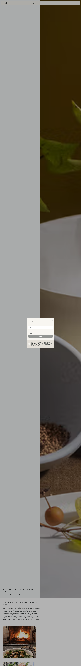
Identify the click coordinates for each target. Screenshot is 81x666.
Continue (40, 336)
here (40, 344)
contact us (30, 333)
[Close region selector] (52, 320)
